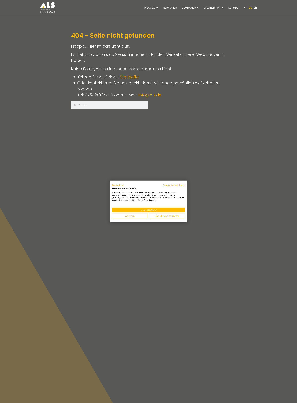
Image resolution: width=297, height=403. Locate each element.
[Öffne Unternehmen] (222, 8)
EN (255, 7)
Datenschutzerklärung (174, 185)
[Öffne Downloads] (197, 8)
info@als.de (149, 95)
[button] (245, 8)
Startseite (129, 77)
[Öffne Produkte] (157, 8)
